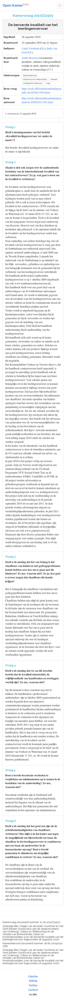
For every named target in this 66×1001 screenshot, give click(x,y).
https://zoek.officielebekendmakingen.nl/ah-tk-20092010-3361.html (42, 100)
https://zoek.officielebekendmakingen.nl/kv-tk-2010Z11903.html (42, 90)
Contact (33, 989)
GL (43, 48)
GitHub (33, 981)
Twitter (33, 985)
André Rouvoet (30, 58)
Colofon (33, 976)
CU (50, 69)
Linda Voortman (30, 48)
